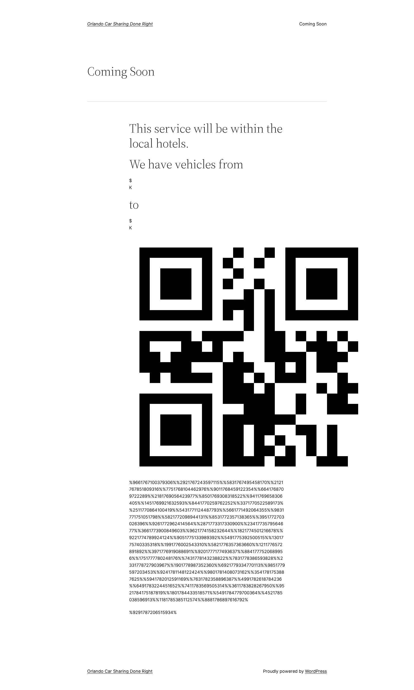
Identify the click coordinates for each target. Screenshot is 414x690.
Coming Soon (313, 23)
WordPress (316, 671)
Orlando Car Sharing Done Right (120, 23)
